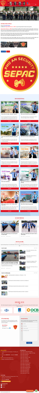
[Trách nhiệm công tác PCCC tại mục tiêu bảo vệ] (22, 257)
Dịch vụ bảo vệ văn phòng (25, 361)
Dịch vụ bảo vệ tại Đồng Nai (25, 368)
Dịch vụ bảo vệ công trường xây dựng (27, 204)
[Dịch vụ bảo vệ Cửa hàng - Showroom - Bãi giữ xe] (10, 107)
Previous (1, 226)
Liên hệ (8, 51)
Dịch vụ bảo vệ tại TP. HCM (25, 373)
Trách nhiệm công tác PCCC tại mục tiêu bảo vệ (31, 256)
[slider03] (19, 13)
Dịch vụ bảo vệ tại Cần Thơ (25, 370)
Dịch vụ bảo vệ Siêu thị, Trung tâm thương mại (8, 159)
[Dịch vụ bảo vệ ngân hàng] (10, 174)
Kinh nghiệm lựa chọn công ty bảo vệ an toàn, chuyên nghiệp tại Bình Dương (29, 234)
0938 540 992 (4, 326)
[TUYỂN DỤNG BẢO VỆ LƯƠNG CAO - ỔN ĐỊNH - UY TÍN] (4, 277)
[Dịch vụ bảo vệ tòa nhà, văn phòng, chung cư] (29, 130)
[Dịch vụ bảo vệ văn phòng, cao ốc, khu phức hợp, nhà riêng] (29, 174)
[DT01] (6, 310)
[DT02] (19, 310)
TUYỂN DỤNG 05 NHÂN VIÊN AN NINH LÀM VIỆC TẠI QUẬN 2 (18, 286)
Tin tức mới (4, 248)
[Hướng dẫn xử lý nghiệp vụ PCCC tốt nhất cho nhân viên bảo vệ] (22, 263)
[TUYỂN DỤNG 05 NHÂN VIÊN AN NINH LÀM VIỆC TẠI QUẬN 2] (4, 288)
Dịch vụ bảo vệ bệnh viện (24, 354)
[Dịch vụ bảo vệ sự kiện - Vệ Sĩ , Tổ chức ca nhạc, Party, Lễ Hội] (10, 197)
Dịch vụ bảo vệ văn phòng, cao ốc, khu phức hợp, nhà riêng (28, 182)
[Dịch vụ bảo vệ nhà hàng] (29, 152)
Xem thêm (35, 272)
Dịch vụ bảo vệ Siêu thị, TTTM (25, 357)
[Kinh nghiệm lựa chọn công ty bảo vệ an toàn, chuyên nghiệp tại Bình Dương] (29, 227)
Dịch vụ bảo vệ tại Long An (25, 371)
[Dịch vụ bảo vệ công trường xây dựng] (29, 197)
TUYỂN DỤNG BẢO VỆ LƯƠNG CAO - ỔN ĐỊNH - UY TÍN (17, 275)
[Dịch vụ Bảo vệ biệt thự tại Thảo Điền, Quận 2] (22, 252)
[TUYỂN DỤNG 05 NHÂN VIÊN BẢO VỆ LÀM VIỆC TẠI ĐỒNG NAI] (4, 282)
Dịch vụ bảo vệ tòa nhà (24, 355)
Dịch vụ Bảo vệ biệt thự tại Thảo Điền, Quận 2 (31, 251)
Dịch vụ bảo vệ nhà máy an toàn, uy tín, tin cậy (31, 267)
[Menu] (2, 1)
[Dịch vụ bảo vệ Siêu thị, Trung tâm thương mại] (10, 152)
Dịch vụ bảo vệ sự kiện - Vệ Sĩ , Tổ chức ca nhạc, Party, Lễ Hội (9, 204)
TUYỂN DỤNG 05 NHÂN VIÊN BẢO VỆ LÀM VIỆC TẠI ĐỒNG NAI (18, 280)
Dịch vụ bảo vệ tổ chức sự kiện (25, 363)
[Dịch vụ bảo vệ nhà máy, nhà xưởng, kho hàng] (29, 107)
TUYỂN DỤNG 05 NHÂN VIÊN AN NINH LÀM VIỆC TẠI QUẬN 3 (18, 291)
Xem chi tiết (3, 51)
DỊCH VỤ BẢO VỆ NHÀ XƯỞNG (9, 263)
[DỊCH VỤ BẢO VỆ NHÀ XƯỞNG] (10, 256)
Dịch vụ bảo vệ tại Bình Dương (25, 367)
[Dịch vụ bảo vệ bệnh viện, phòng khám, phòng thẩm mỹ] (10, 130)
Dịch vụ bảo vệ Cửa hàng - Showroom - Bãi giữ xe (9, 114)
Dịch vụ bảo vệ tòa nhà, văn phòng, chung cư (28, 136)
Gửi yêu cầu (29, 342)
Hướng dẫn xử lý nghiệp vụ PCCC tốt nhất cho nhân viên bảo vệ (31, 262)
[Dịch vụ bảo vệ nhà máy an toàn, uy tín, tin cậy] (22, 268)
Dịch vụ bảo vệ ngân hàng (5, 181)
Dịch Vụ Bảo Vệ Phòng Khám (25, 364)
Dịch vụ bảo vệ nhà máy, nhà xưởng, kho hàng (28, 114)
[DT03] (32, 310)
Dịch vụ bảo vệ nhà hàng (25, 159)
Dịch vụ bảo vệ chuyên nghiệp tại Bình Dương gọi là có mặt (9, 234)
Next (38, 226)
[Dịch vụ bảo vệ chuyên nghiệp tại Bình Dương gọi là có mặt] (10, 227)
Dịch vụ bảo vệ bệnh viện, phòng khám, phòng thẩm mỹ (9, 137)
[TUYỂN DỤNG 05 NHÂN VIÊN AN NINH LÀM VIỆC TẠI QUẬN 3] (4, 293)
